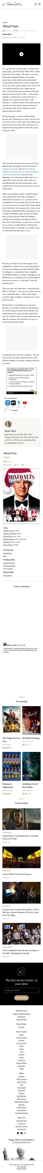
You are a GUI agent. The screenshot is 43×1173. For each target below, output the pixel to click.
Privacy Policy (21, 1169)
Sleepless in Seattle (10, 169)
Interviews (21, 1090)
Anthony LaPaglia (31, 171)
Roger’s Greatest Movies (21, 1014)
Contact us (21, 1123)
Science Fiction (21, 1063)
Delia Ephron (7, 553)
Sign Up (21, 1027)
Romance (21, 1060)
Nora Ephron (7, 575)
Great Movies (21, 1082)
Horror (21, 1049)
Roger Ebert (7, 34)
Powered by (7, 410)
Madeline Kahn (8, 171)
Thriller (21, 1069)
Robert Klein (19, 171)
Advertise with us (22, 1126)
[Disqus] (21, 667)
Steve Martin (30, 169)
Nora (4, 556)
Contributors (21, 1129)
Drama (16, 30)
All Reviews (22, 1017)
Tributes (21, 1093)
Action (21, 1035)
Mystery (21, 1055)
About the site (21, 1121)
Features (21, 1105)
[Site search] (35, 4)
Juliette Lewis (7, 174)
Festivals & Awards (21, 1113)
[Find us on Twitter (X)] (25, 1133)
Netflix (21, 1057)
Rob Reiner (17, 174)
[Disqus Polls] (21, 616)
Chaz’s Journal (21, 1079)
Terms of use (21, 1167)
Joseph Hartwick (9, 563)
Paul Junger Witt (9, 566)
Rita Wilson (22, 199)
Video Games (21, 1099)
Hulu (21, 1052)
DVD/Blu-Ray (21, 1096)
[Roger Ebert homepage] (12, 4)
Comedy (21, 1040)
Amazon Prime (21, 1038)
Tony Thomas (7, 569)
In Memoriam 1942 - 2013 (21, 1142)
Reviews (5, 22)
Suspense (21, 1066)
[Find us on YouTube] (21, 1133)
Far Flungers (21, 1088)
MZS (21, 1085)
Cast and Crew (21, 1019)
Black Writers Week (21, 1102)
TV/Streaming (21, 1107)
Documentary (21, 1043)
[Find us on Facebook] (18, 1133)
